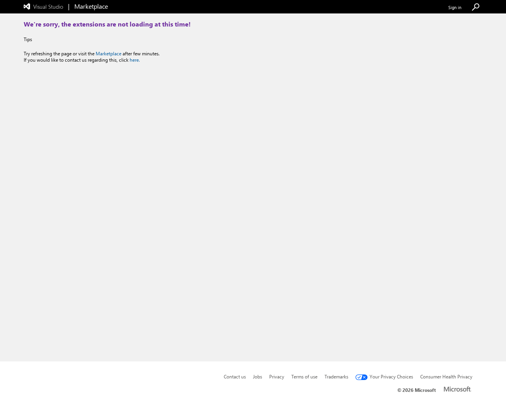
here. (135, 60)
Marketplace (108, 53)
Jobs (257, 376)
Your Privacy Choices (391, 376)
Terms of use (304, 376)
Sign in (454, 7)
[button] (475, 7)
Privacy (276, 376)
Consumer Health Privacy (446, 376)
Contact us (235, 376)
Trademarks (336, 376)
